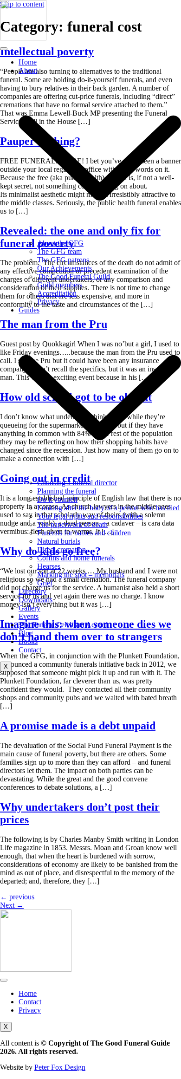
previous (17, 897)
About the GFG (60, 243)
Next (12, 905)
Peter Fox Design (59, 1067)
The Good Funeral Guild (73, 276)
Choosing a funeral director (77, 483)
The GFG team (59, 251)
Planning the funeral (66, 491)
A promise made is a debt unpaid (77, 726)
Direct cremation (61, 549)
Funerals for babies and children (84, 533)
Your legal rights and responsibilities (90, 516)
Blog (26, 633)
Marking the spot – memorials (80, 574)
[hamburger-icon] (3, 48)
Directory (32, 591)
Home (28, 62)
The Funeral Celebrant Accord (63, 625)
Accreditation (57, 293)
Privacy (48, 302)
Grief (44, 583)
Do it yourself (57, 499)
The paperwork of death (72, 524)
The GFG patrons (63, 260)
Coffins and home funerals (76, 558)
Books (28, 641)
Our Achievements (64, 268)
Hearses (48, 566)
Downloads (35, 600)
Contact (30, 650)
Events (29, 616)
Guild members (59, 285)
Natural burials (58, 541)
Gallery (29, 608)
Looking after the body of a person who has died (108, 508)
